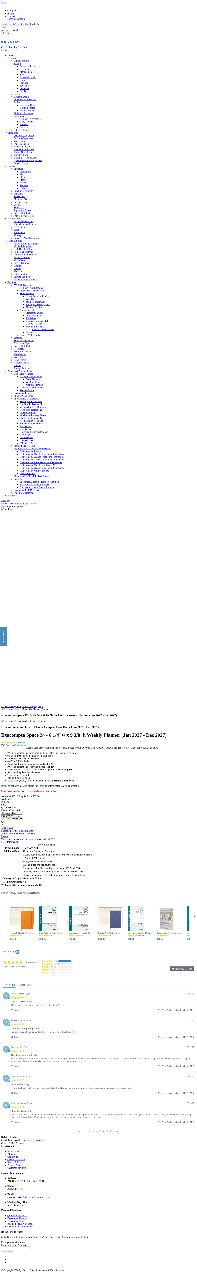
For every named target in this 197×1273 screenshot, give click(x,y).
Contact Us (12, 16)
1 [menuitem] (86, 1131)
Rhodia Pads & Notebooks (20, 1224)
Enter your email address (13, 1242)
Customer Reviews (16, 1168)
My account (13, 1151)
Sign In (10, 13)
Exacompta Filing (16, 1221)
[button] (2, 916)
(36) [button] (55, 961)
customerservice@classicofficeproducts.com (28, 1197)
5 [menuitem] (100, 1131)
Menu (4, 50)
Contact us (12, 1156)
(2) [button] (55, 964)
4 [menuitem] (96, 1131)
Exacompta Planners (17, 1218)
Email (31, 830)
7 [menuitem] (107, 1131)
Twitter (14, 830)
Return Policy (14, 1162)
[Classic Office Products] (26, 24)
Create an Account (16, 19)
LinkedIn (23, 830)
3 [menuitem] (93, 1131)
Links (4, 2)
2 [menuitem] (89, 1131)
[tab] (9, 986)
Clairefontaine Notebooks (19, 1226)
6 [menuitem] (104, 1131)
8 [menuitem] (111, 1131)
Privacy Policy (14, 1165)
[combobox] (15, 27)
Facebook (6, 830)
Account (5, 501)
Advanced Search (9, 30)
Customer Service (16, 1159)
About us (11, 1154)
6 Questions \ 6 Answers (15, 745)
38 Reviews (20, 742)
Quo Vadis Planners (17, 1215)
